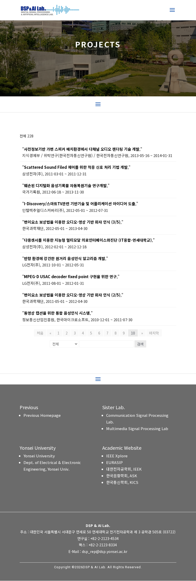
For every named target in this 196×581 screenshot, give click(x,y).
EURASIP (114, 462)
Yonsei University (39, 455)
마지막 (154, 332)
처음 (40, 332)
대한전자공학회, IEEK (124, 469)
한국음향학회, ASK (121, 475)
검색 (140, 343)
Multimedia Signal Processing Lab (137, 428)
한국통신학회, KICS (122, 482)
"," (82, 149)
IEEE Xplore (117, 455)
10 (133, 332)
